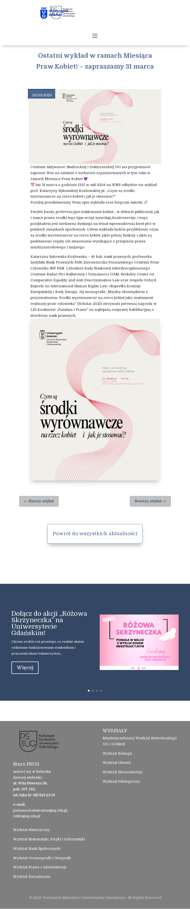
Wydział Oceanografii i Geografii (42, 858)
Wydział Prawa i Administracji (40, 867)
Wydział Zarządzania (31, 877)
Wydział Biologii (117, 753)
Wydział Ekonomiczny (122, 772)
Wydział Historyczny (31, 830)
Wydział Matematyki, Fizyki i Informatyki (49, 839)
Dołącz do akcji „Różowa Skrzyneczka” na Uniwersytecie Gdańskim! (49, 623)
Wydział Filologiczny (121, 781)
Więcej (25, 667)
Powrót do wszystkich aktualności (95, 533)
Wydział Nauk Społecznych (36, 849)
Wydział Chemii (117, 763)
